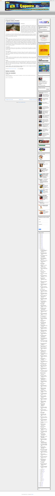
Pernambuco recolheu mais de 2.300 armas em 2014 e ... (43, 376)
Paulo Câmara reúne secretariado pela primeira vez (43, 323)
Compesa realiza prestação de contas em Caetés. (43, 359)
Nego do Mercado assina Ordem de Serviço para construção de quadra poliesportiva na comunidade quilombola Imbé (44, 126)
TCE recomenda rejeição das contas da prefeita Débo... (43, 445)
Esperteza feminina (43, 372)
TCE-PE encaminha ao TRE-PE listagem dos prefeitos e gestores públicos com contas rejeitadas (45, 112)
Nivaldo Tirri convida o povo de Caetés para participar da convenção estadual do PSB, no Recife (45, 121)
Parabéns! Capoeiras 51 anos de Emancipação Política (43, 314)
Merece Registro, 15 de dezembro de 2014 (43, 364)
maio (41, 476)
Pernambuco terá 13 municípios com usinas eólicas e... (43, 429)
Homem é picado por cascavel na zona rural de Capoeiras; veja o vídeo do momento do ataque (45, 95)
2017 (40, 244)
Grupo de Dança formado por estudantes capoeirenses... (43, 256)
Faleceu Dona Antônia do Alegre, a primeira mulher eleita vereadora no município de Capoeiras (45, 116)
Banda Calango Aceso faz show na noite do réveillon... (43, 261)
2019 (40, 242)
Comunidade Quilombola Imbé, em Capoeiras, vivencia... (43, 420)
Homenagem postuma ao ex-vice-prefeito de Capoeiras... (43, 251)
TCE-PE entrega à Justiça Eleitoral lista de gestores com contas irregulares (45, 130)
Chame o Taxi (42, 270)
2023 (40, 237)
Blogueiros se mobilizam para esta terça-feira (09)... (43, 440)
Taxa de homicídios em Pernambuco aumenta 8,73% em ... (43, 276)
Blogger (32, 494)
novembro (41, 469)
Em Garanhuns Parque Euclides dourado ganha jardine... (43, 336)
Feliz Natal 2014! (42, 289)
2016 (40, 245)
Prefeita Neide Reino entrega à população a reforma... (43, 306)
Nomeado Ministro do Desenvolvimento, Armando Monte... (43, 460)
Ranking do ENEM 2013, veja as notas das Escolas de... (43, 296)
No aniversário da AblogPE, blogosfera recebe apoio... (43, 379)
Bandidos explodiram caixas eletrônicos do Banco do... (43, 259)
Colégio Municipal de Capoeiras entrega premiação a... (43, 389)
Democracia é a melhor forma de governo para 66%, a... (43, 417)
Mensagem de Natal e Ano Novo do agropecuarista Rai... (43, 351)
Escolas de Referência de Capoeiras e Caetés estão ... (43, 285)
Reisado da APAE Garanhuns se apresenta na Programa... (42, 404)
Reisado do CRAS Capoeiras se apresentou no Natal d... (43, 279)
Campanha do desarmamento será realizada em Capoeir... (43, 442)
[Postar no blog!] (20, 68)
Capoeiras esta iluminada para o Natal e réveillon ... (43, 341)
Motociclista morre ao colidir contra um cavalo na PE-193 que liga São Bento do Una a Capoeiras (45, 134)
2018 (40, 243)
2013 (40, 482)
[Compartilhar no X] (21, 68)
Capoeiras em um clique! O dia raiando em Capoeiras (43, 282)
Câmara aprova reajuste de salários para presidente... (43, 344)
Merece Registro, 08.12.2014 (42, 412)
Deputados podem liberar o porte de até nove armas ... (43, 457)
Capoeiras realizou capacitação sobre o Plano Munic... (43, 447)
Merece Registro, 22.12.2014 (42, 304)
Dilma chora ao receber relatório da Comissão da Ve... (43, 408)
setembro (41, 471)
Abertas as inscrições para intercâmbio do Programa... (43, 396)
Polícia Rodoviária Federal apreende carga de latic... (43, 434)
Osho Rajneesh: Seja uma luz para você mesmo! (43, 371)
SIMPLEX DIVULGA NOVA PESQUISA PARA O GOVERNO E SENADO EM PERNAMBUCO (46, 176)
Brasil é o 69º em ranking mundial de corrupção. (43, 449)
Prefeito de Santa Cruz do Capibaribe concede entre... (43, 311)
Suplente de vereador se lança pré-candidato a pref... (43, 399)
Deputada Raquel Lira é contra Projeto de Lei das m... (43, 369)
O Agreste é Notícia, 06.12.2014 (43, 427)
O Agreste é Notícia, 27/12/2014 (43, 272)
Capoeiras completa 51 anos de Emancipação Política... (43, 318)
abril (41, 477)
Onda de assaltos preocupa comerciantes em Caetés (43, 326)
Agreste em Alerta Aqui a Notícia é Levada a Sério (43, 195)
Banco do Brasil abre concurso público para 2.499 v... (43, 333)
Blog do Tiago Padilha (43, 168)
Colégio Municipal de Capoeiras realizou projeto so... (43, 402)
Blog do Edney (42, 163)
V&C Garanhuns (42, 184)
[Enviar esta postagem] (18, 68)
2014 (40, 248)
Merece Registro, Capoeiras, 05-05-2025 (45, 103)
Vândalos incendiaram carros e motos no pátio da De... (43, 268)
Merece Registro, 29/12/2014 (42, 263)
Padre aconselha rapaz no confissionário (43, 316)
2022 (40, 238)
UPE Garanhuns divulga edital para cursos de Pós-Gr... (43, 299)
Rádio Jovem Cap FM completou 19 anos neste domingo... (43, 309)
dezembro (41, 249)
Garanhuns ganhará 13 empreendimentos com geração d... (43, 339)
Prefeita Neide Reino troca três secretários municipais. (45, 99)
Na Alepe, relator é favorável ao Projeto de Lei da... (43, 455)
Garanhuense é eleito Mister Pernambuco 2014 (43, 415)
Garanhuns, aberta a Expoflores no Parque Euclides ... (43, 391)
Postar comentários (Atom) (22, 102)
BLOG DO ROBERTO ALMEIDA (44, 173)
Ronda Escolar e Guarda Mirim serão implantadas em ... (43, 437)
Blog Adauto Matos (42, 210)
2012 (40, 483)
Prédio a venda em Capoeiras (42, 384)
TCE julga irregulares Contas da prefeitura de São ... (43, 410)
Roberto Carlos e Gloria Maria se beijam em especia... (43, 366)
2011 (40, 484)
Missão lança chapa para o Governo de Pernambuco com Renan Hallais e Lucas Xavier (46, 187)
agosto (41, 472)
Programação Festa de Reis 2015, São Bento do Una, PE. (43, 331)
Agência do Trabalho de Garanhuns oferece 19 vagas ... (43, 356)
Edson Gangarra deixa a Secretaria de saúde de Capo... (43, 291)
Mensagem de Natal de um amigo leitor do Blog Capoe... (43, 287)
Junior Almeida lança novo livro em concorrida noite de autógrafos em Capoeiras (45, 107)
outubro (41, 470)
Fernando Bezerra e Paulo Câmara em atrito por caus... (43, 362)
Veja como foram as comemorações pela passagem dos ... (43, 302)
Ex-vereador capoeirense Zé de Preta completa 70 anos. (43, 467)
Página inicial (21, 99)
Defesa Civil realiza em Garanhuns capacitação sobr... (43, 452)
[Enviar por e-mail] (19, 68)
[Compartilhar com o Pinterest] (22, 68)
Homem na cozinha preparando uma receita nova (43, 425)
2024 (40, 236)
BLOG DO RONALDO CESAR (44, 205)
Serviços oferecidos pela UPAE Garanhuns (43, 346)
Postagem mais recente (9, 99)
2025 (40, 235)
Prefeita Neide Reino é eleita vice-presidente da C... (43, 386)
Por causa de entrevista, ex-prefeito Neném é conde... (43, 394)
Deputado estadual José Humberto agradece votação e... (43, 464)
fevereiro (41, 479)
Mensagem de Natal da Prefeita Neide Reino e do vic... (43, 328)
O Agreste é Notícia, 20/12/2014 (43, 320)
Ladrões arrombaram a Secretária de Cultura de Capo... (43, 381)
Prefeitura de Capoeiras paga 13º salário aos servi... (43, 348)
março (41, 478)
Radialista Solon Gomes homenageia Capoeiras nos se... (43, 294)
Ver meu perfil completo (42, 85)
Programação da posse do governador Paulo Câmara (43, 253)
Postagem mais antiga (32, 99)
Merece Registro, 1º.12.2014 (42, 462)
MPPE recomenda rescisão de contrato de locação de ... (43, 354)
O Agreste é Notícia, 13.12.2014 (43, 374)
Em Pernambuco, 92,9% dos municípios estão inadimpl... (43, 432)
